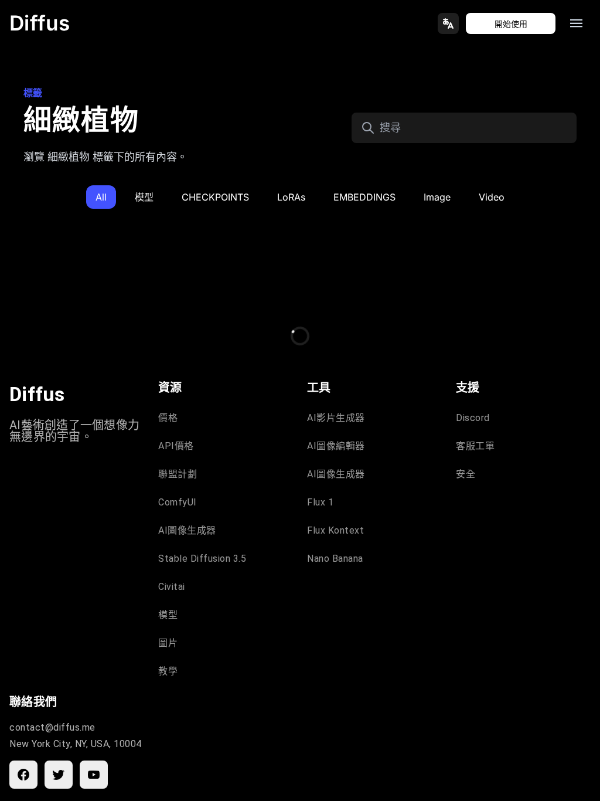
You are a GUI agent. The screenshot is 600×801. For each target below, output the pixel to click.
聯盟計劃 (177, 474)
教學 (168, 671)
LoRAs (291, 197)
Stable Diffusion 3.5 (202, 558)
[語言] (448, 23)
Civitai (171, 586)
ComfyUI (177, 502)
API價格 (176, 446)
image (437, 197)
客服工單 (475, 446)
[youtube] (94, 775)
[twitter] (59, 775)
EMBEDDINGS (364, 197)
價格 (168, 417)
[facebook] (23, 775)
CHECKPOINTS (215, 197)
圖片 (168, 643)
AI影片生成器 (336, 417)
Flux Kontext (335, 530)
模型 (144, 197)
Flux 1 (320, 502)
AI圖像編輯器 (336, 446)
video (491, 197)
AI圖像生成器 (187, 530)
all (101, 197)
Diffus (39, 23)
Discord (473, 417)
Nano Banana (335, 558)
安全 (465, 474)
